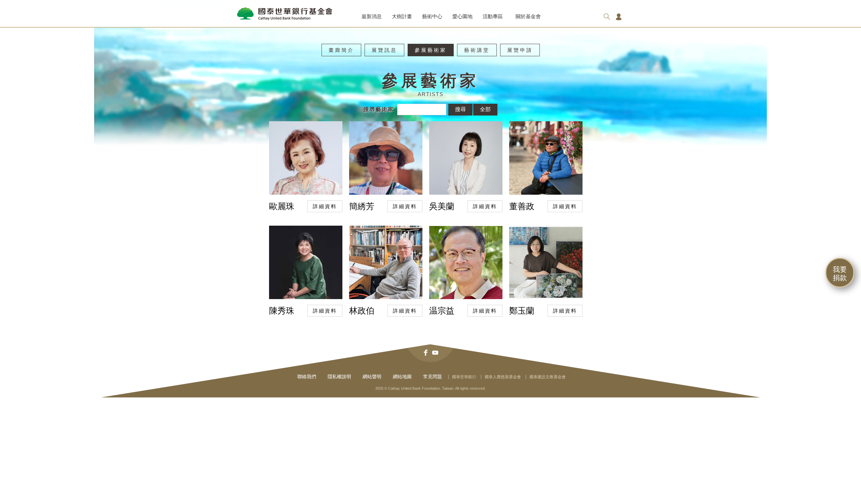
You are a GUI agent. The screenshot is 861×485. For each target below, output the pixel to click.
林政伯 (361, 310)
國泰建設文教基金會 (547, 377)
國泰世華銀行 (464, 377)
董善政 (521, 206)
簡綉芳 (361, 206)
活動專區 (493, 16)
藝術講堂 (477, 50)
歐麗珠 (281, 206)
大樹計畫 (402, 16)
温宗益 (441, 310)
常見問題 (432, 376)
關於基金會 (528, 16)
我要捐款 (840, 273)
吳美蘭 (441, 206)
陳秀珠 (281, 310)
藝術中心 (432, 16)
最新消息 (372, 16)
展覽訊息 (384, 50)
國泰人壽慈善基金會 (503, 377)
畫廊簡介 (341, 50)
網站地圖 (402, 376)
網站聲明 (372, 376)
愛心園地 (462, 16)
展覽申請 (520, 50)
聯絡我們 (306, 376)
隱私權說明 (339, 376)
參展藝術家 (431, 50)
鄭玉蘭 (521, 310)
